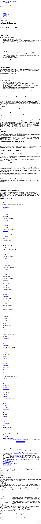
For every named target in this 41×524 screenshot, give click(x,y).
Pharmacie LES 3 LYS (17, 449)
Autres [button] (1, 515)
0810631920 (5, 363)
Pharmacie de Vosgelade (16, 455)
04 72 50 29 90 (5, 269)
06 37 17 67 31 (5, 225)
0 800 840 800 (5, 387)
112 (3, 307)
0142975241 (5, 358)
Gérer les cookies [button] (4, 470)
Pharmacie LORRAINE (19, 452)
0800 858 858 (5, 321)
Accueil (1, 20)
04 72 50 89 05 (5, 214)
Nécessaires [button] (2, 481)
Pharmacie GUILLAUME (20, 441)
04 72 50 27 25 (5, 247)
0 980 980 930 (5, 294)
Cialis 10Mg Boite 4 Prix (7, 465)
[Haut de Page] (1, 18)
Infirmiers (4, 206)
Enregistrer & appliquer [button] (4, 522)
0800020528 (5, 378)
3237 (3, 369)
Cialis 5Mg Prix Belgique (7, 464)
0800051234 (5, 343)
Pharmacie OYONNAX (20, 456)
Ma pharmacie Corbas (9, 438)
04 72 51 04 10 (5, 285)
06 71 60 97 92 (5, 231)
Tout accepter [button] (9, 470)
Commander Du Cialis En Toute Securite (9, 461)
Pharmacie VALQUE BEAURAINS (23, 446)
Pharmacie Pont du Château (16, 459)
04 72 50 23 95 (5, 252)
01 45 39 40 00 (5, 407)
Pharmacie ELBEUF (20, 448)
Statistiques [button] (2, 511)
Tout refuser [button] (14, 470)
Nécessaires (4, 482)
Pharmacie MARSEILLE (20, 453)
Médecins (4, 208)
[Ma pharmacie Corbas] (1, 6)
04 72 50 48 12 (5, 280)
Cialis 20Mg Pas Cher (6, 462)
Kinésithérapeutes (6, 207)
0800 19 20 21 (5, 312)
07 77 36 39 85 (5, 220)
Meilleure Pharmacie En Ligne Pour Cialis (10, 463)
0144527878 (5, 394)
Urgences (4, 209)
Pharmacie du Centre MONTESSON (22, 457)
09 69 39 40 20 (5, 301)
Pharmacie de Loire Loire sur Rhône (19, 439)
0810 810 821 (5, 318)
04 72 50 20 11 (5, 431)
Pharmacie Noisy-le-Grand (20, 442)
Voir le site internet (6, 296)
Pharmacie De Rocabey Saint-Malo (21, 450)
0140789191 (5, 421)
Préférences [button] (2, 504)
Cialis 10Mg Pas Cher (6, 460)
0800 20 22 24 (5, 327)
